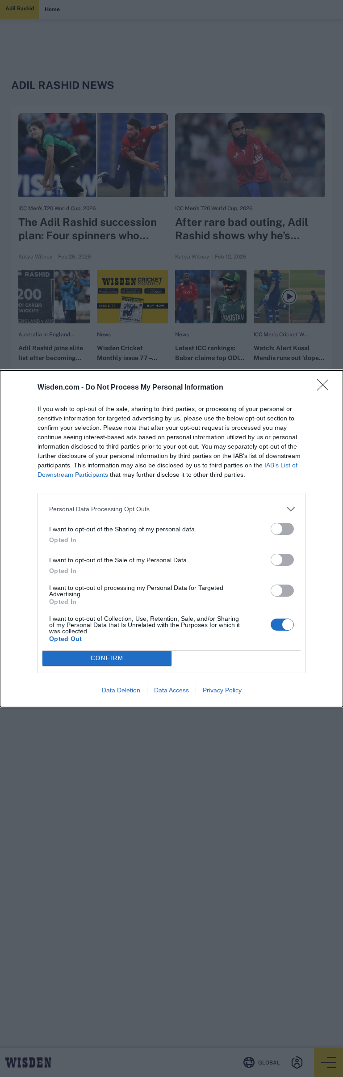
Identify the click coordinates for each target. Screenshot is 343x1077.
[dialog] (171, 538)
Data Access (171, 690)
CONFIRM (107, 658)
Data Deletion (121, 690)
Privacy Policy (222, 690)
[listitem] (171, 509)
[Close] (325, 387)
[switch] (282, 529)
